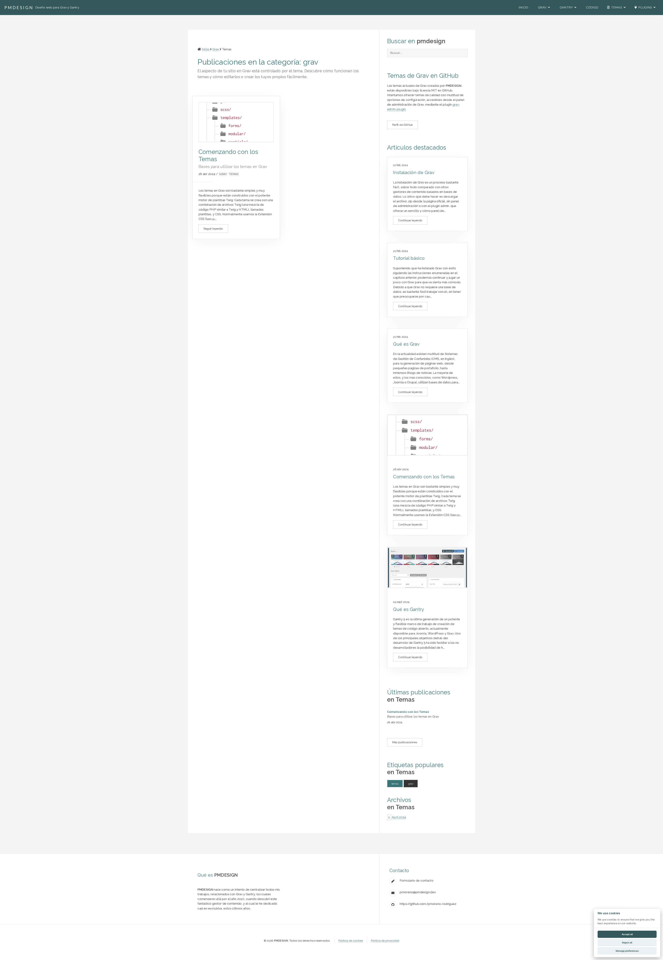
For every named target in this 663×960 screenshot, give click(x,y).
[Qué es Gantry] (427, 567)
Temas (617, 7)
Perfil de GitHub (402, 124)
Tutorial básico (409, 258)
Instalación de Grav (413, 172)
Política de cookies (350, 940)
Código (591, 7)
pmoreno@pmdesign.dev (418, 892)
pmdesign (18, 7)
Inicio (523, 7)
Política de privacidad (385, 940)
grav (223, 174)
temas (234, 174)
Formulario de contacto (416, 880)
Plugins (645, 7)
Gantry (566, 7)
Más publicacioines (404, 742)
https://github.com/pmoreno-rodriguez (428, 904)
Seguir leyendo (213, 228)
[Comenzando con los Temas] (427, 435)
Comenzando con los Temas (424, 476)
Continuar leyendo (410, 220)
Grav (542, 7)
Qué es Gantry (408, 609)
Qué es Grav (406, 344)
